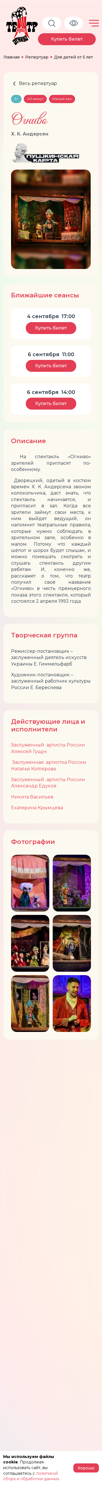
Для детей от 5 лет (73, 57)
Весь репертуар (38, 83)
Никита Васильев (32, 797)
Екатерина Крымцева (37, 807)
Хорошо (86, 1468)
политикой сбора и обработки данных (31, 1476)
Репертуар (36, 57)
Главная (11, 57)
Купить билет (67, 39)
